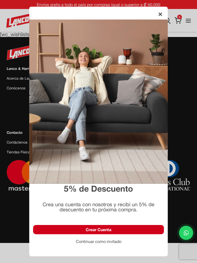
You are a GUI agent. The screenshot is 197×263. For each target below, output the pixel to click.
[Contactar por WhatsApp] (186, 233)
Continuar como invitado (98, 241)
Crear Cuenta (98, 229)
